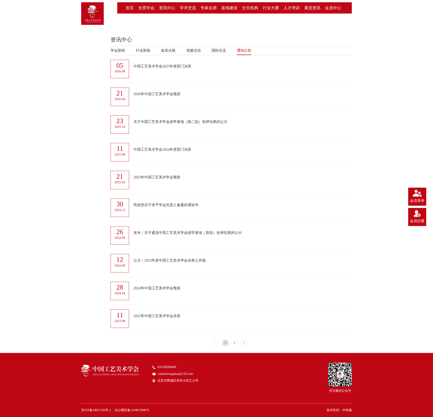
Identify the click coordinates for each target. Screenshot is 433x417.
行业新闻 (143, 50)
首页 (130, 8)
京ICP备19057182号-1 (96, 410)
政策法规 (168, 50)
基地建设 (229, 8)
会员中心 (333, 8)
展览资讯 (312, 8)
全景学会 (146, 8)
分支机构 (250, 8)
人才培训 (291, 8)
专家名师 (208, 8)
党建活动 (193, 50)
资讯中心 (167, 8)
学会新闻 (118, 50)
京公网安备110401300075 (132, 410)
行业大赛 (271, 8)
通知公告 (244, 50)
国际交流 (219, 50)
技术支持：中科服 (339, 410)
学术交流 (188, 8)
